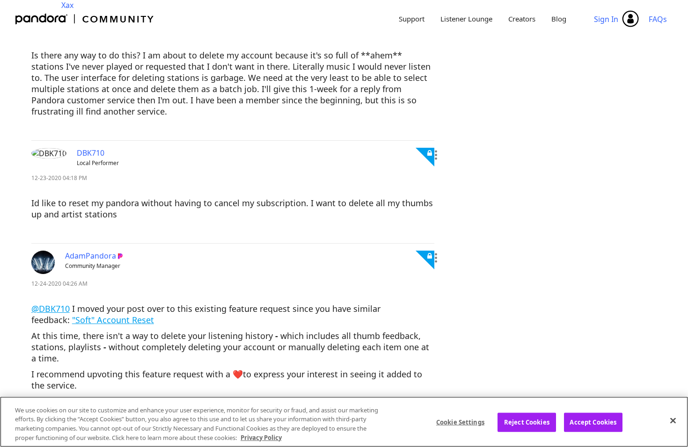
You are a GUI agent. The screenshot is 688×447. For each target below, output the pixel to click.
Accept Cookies (593, 422)
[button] (436, 155)
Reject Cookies (526, 422)
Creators (521, 18)
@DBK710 (50, 308)
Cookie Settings (460, 422)
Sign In (606, 19)
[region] (344, 422)
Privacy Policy (261, 437)
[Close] (673, 420)
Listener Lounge (466, 18)
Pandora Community (85, 19)
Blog (558, 18)
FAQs (658, 19)
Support (412, 18)
